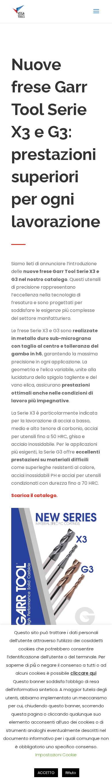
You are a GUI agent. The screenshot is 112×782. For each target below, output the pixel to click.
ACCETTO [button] (46, 772)
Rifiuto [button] (70, 772)
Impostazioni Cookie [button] (56, 755)
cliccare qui (83, 673)
